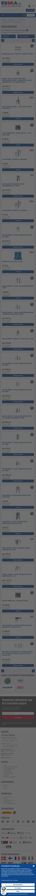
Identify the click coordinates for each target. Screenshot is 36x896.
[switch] (3, 893)
